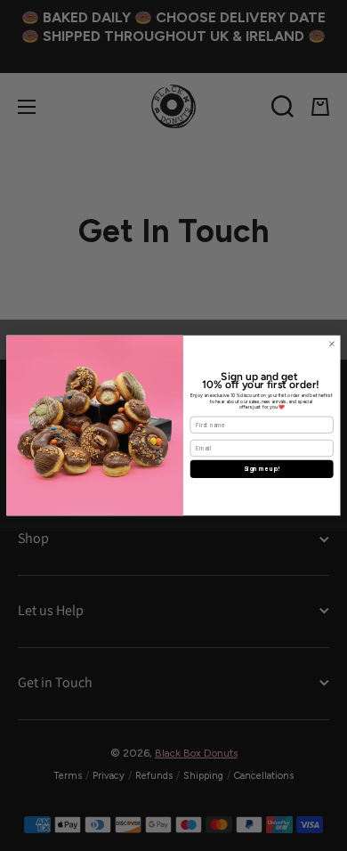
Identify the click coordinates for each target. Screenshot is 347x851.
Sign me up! (262, 469)
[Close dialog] (331, 344)
